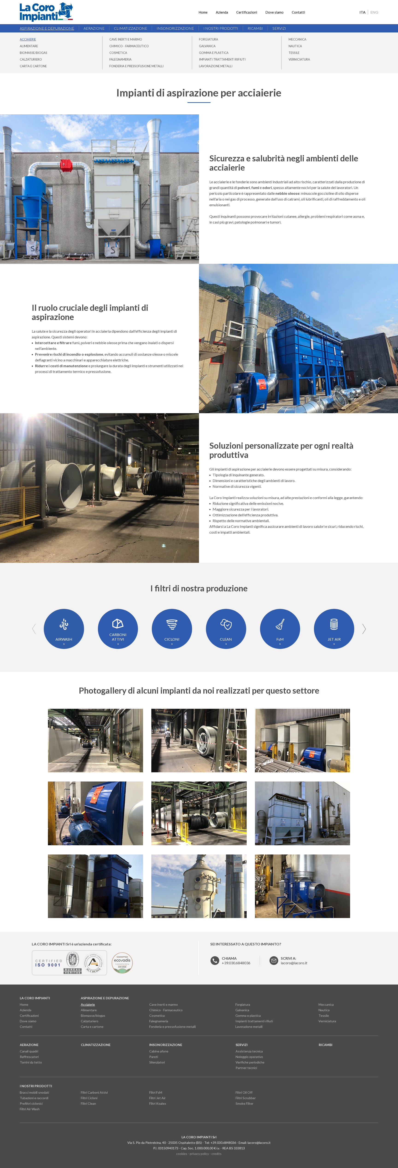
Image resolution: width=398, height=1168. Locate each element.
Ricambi (255, 28)
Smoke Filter (244, 1103)
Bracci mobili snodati (34, 1092)
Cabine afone (158, 1051)
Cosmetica (118, 53)
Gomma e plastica (213, 53)
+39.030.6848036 (236, 960)
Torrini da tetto (31, 1062)
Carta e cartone (33, 66)
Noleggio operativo (249, 1057)
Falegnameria (120, 59)
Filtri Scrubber (246, 1098)
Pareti (153, 1057)
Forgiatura (208, 39)
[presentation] (33, 629)
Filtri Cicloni (89, 1098)
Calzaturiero (31, 59)
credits (216, 1154)
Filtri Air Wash (30, 1109)
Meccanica (297, 39)
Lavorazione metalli (215, 66)
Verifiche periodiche (250, 1062)
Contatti (298, 12)
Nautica (295, 46)
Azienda (222, 12)
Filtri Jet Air (157, 1098)
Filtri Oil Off (244, 1092)
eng (374, 12)
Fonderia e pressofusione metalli (136, 66)
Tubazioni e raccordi (34, 1098)
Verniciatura (299, 59)
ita (363, 12)
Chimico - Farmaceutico (129, 46)
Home (203, 12)
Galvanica (207, 46)
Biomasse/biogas (33, 53)
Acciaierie (28, 39)
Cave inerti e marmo (125, 39)
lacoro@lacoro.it (259, 1143)
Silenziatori (157, 1062)
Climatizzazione (130, 28)
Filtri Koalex (157, 1103)
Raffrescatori (29, 1057)
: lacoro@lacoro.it (294, 960)
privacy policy (199, 1154)
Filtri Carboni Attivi (94, 1092)
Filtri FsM (155, 1092)
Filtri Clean (88, 1103)
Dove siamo (274, 12)
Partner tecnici (246, 1068)
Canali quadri (29, 1051)
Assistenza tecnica (249, 1051)
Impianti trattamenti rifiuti (222, 59)
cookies (181, 1154)
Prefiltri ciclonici (31, 1103)
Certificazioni (246, 12)
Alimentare (29, 46)
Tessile (294, 53)
